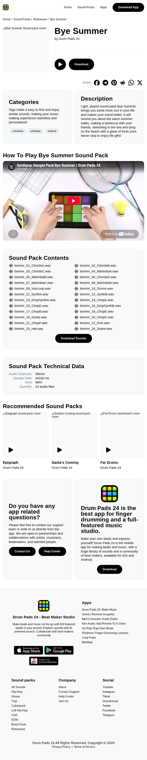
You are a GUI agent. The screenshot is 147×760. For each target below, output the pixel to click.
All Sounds (18, 687)
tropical (52, 131)
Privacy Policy (61, 746)
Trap (14, 701)
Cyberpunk (18, 705)
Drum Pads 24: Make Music (99, 609)
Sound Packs (85, 7)
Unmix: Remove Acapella (98, 614)
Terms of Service (84, 746)
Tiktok (106, 696)
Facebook (109, 710)
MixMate (87, 642)
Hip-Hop (16, 691)
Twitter (107, 705)
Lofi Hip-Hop (19, 710)
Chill (14, 715)
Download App (128, 7)
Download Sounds (73, 338)
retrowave (17, 131)
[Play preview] (11, 450)
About (62, 687)
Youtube (108, 687)
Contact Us (22, 551)
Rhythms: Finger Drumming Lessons (105, 632)
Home (68, 7)
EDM (14, 719)
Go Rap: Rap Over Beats (97, 628)
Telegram (108, 715)
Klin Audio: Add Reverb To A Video (104, 623)
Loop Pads (89, 637)
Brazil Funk (18, 724)
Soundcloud (110, 701)
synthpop (35, 131)
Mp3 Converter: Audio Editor (100, 618)
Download (81, 64)
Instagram (109, 691)
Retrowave (40, 19)
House (15, 696)
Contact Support (69, 691)
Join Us (63, 701)
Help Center (52, 551)
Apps (103, 7)
